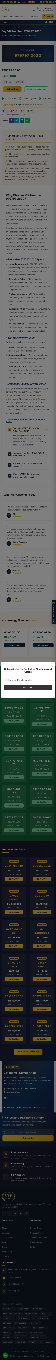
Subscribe (28, 688)
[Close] (52, 665)
